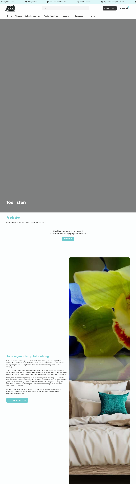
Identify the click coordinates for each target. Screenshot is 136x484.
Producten (65, 16)
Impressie (92, 16)
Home (9, 16)
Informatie (79, 16)
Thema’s (18, 16)
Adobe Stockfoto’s (51, 16)
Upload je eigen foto (33, 16)
